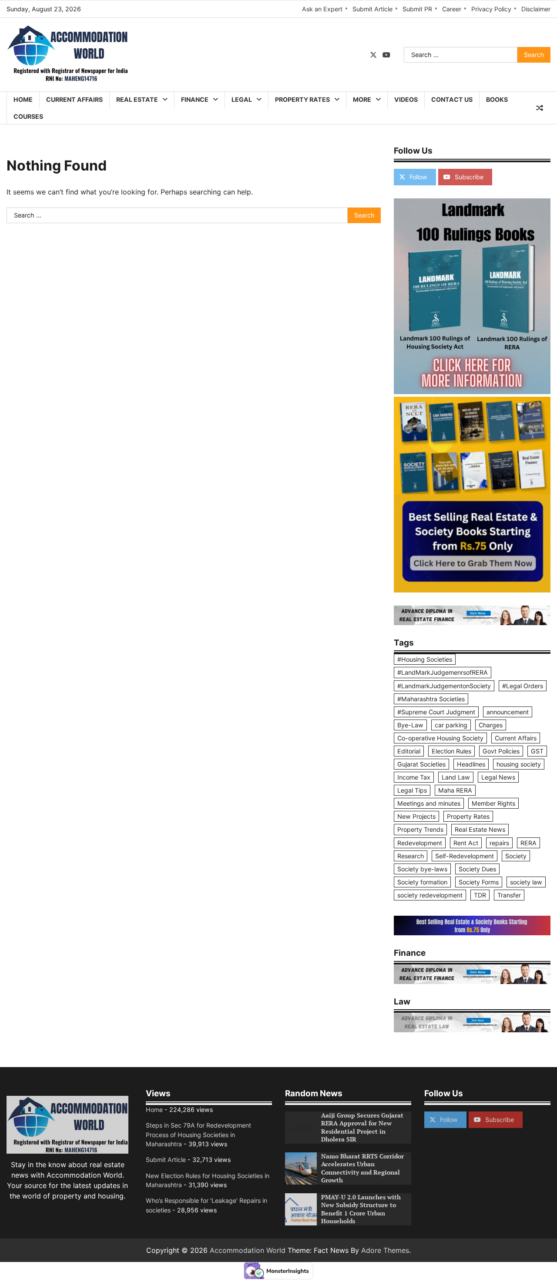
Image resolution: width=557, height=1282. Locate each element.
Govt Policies (501, 751)
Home (23, 99)
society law (526, 882)
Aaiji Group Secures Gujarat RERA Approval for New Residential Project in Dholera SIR (362, 1127)
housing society (519, 764)
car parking (451, 725)
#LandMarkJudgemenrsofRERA (442, 672)
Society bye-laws (422, 869)
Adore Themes (385, 1250)
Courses (28, 116)
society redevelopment (430, 895)
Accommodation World (247, 1250)
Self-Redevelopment (464, 856)
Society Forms (479, 882)
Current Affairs (74, 99)
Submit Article (372, 9)
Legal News (498, 777)
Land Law (456, 777)
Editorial (408, 751)
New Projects (416, 816)
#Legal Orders (522, 686)
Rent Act (465, 843)
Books (497, 99)
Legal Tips (412, 790)
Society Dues (477, 869)
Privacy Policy (491, 9)
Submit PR (417, 9)
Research (410, 856)
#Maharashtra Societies (431, 699)
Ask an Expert (322, 9)
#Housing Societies (424, 659)
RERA (528, 843)
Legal (242, 99)
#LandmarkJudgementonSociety (444, 686)
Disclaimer (535, 9)
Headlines (471, 764)
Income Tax (413, 777)
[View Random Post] (539, 107)
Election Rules (451, 751)
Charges (491, 725)
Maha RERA (455, 790)
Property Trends (420, 829)
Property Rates (302, 99)
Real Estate (137, 99)
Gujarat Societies (421, 764)
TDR (480, 895)
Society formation (422, 882)
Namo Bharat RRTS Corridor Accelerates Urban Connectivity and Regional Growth (362, 1168)
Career (451, 9)
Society (516, 856)
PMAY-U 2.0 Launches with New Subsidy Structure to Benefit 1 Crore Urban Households (361, 1209)
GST (537, 751)
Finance (194, 99)
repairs (499, 843)
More (362, 99)
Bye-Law (410, 725)
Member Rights (493, 803)
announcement (508, 712)
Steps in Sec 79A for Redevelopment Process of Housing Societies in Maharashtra (198, 1134)
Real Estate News (480, 829)
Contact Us (452, 99)
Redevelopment (419, 843)
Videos (406, 99)
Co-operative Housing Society (440, 738)
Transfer (509, 895)
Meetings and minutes (428, 803)
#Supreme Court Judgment (436, 712)
